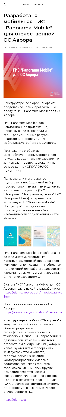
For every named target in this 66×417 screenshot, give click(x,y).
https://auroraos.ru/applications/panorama (33, 312)
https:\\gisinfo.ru (15, 399)
